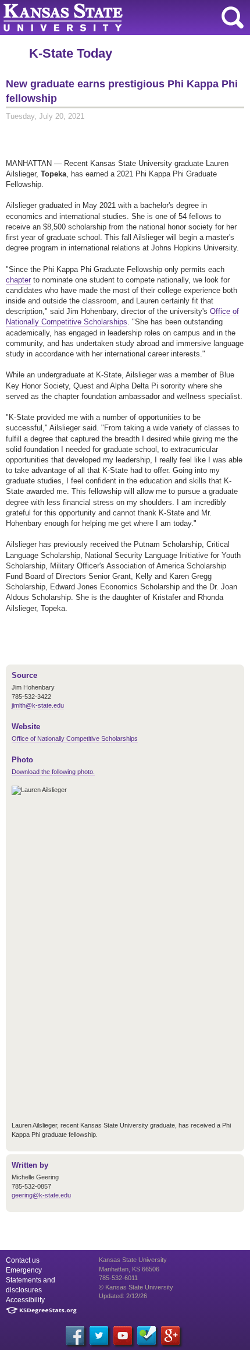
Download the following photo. (53, 771)
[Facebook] (75, 1335)
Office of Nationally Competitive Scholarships (122, 316)
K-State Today (70, 53)
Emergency (24, 1270)
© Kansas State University (136, 1287)
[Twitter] (99, 1335)
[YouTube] (122, 1335)
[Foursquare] (146, 1335)
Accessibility (25, 1300)
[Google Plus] (170, 1335)
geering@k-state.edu (41, 1195)
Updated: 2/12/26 (123, 1295)
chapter (18, 279)
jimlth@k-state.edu (38, 705)
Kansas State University (106, 17)
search (232, 17)
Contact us (23, 1260)
